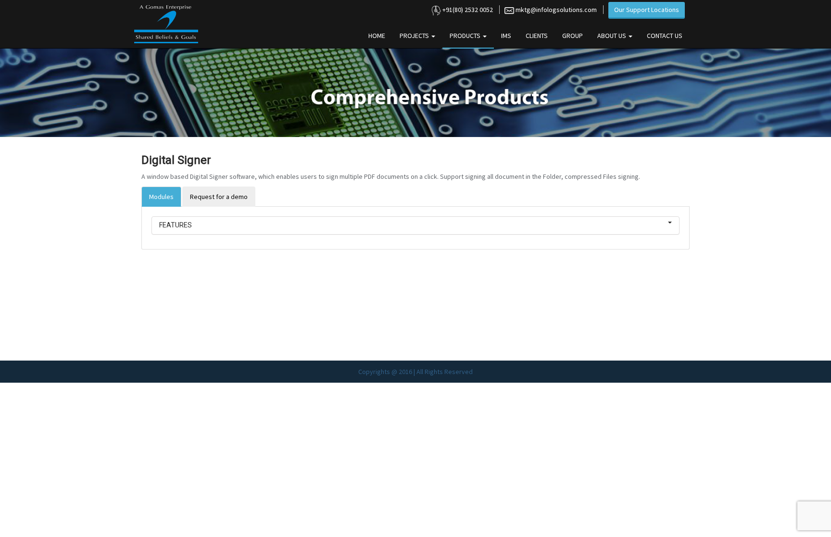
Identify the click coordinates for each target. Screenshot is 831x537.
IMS (506, 35)
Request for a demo (219, 196)
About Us (612, 35)
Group (572, 35)
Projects (415, 35)
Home (376, 35)
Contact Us (664, 35)
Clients (537, 35)
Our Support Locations (646, 9)
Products (466, 35)
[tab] (415, 225)
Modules (161, 196)
